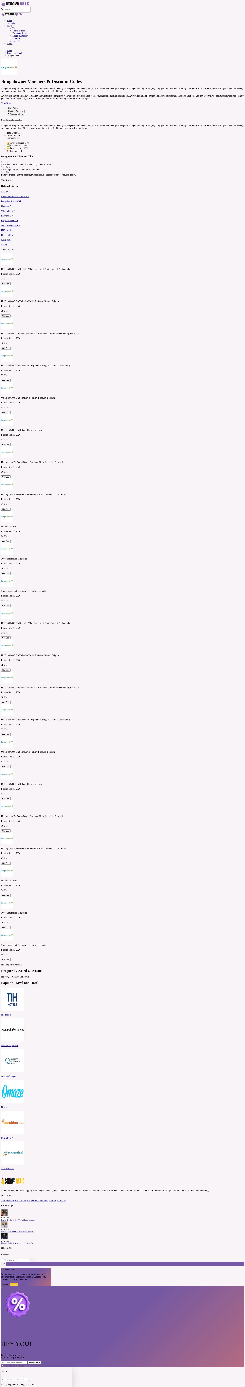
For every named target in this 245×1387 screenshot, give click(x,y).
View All (16, 41)
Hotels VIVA (7, 235)
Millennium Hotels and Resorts (15, 196)
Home (9, 20)
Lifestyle (16, 38)
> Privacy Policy (18, 1200)
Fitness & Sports (19, 33)
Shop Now (6, 103)
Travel (15, 28)
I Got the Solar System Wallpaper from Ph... (17, 1243)
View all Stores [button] (8, 249)
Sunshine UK (7, 1138)
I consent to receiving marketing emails (18, 1366)
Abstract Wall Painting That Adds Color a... (17, 1232)
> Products (6, 1200)
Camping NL (7, 206)
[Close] (24, 16)
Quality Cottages (8, 1076)
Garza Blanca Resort (10, 225)
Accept (14, 1284)
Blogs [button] (9, 25)
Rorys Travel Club (9, 220)
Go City (4, 191)
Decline (5, 1284)
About (9, 43)
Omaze (4, 1107)
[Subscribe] (32, 1260)
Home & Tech (18, 30)
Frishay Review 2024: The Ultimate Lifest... (18, 1220)
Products (11, 23)
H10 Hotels (6, 230)
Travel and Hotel (14, 53)
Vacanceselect (7, 1168)
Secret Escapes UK (9, 1045)
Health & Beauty (20, 36)
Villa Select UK (8, 211)
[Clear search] (29, 1380)
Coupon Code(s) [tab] (15, 114)
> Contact (61, 1200)
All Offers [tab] (13, 108)
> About (52, 1200)
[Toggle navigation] (31, 6)
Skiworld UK (7, 216)
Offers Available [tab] (15, 111)
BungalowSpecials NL (11, 201)
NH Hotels (6, 1015)
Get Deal (5, 284)
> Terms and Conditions (37, 1200)
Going (4, 244)
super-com (5, 240)
